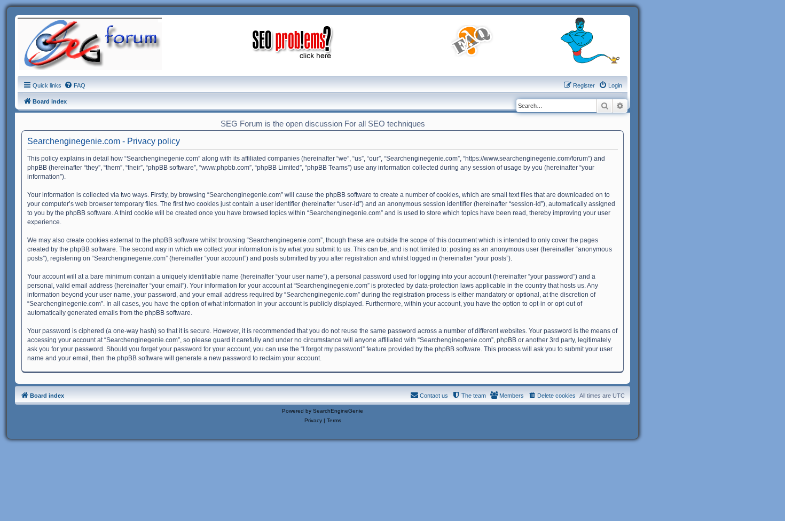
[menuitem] (74, 85)
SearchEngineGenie (338, 411)
